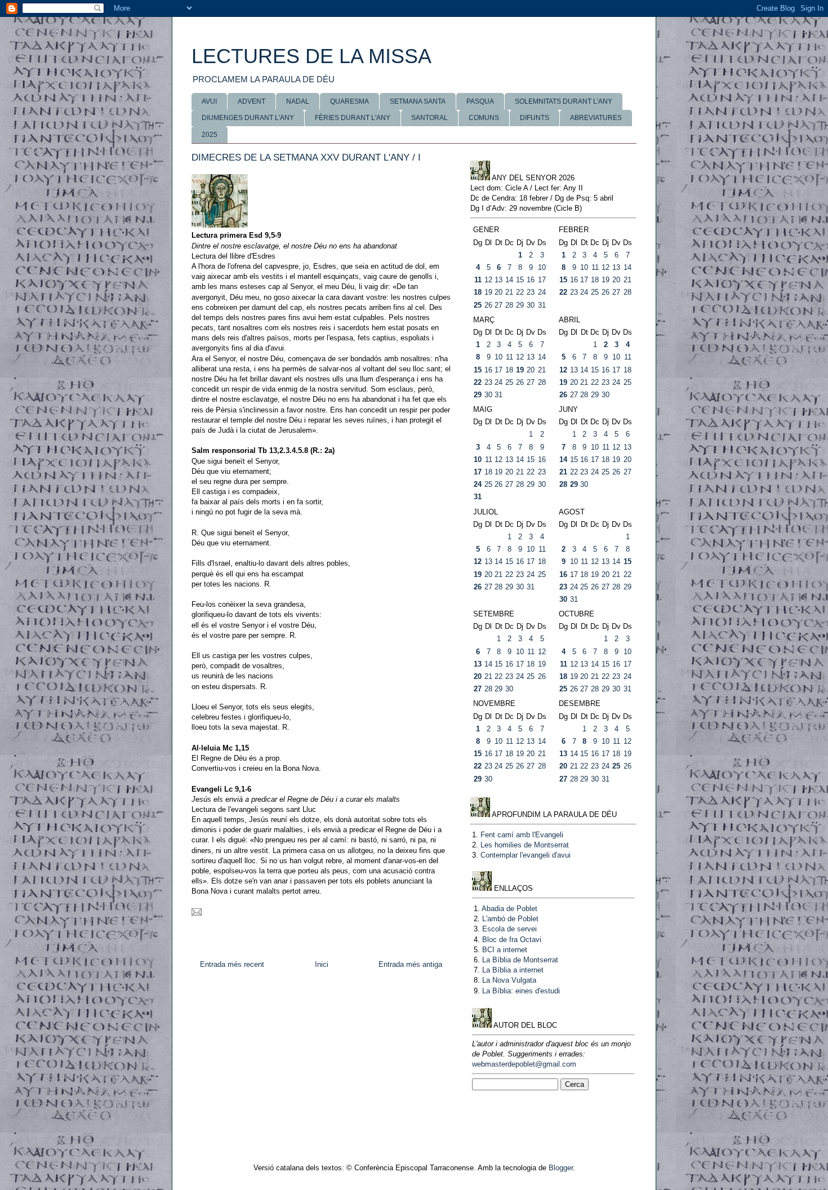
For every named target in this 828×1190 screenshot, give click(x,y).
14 (509, 280)
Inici (321, 964)
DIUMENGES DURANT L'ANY (248, 118)
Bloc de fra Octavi (511, 939)
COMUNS (484, 118)
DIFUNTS (534, 118)
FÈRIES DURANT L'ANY (352, 118)
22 (520, 292)
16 (531, 280)
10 (542, 267)
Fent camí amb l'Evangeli (521, 835)
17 (542, 280)
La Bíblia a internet (513, 970)
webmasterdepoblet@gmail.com (524, 1064)
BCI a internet (504, 949)
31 (542, 305)
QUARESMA (349, 101)
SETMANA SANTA (418, 101)
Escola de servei (509, 929)
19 (488, 292)
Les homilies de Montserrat (524, 845)
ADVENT (251, 101)
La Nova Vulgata (509, 980)
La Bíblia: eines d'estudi (521, 991)
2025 (209, 135)
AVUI (209, 101)
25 (478, 305)
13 (498, 280)
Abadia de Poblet (509, 908)
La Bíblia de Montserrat (520, 960)
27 (498, 305)
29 (520, 305)
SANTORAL (429, 118)
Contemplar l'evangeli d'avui (525, 855)
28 (509, 305)
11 (478, 280)
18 (478, 292)
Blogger (561, 1168)
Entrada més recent (232, 964)
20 (498, 292)
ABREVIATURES (596, 118)
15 (520, 280)
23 (531, 292)
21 (509, 292)
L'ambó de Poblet (510, 918)
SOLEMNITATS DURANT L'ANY (563, 101)
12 (488, 280)
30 (531, 305)
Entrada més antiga (410, 964)
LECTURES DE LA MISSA (311, 56)
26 (488, 305)
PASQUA (480, 101)
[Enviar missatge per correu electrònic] (197, 913)
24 (542, 292)
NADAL (297, 101)
